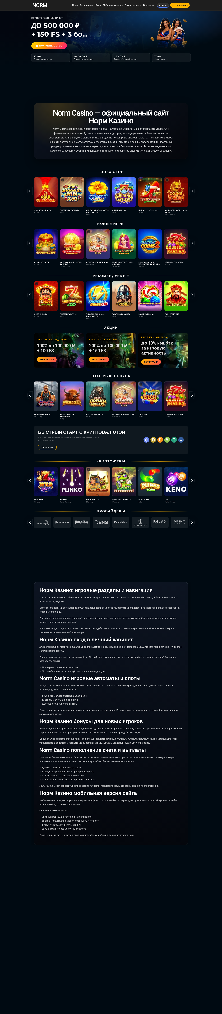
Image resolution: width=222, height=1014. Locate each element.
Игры (75, 5)
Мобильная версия (113, 5)
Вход (98, 5)
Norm (39, 5)
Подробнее (47, 447)
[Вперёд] (192, 191)
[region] (111, 196)
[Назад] (30, 191)
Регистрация (86, 5)
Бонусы (147, 5)
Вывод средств (133, 5)
